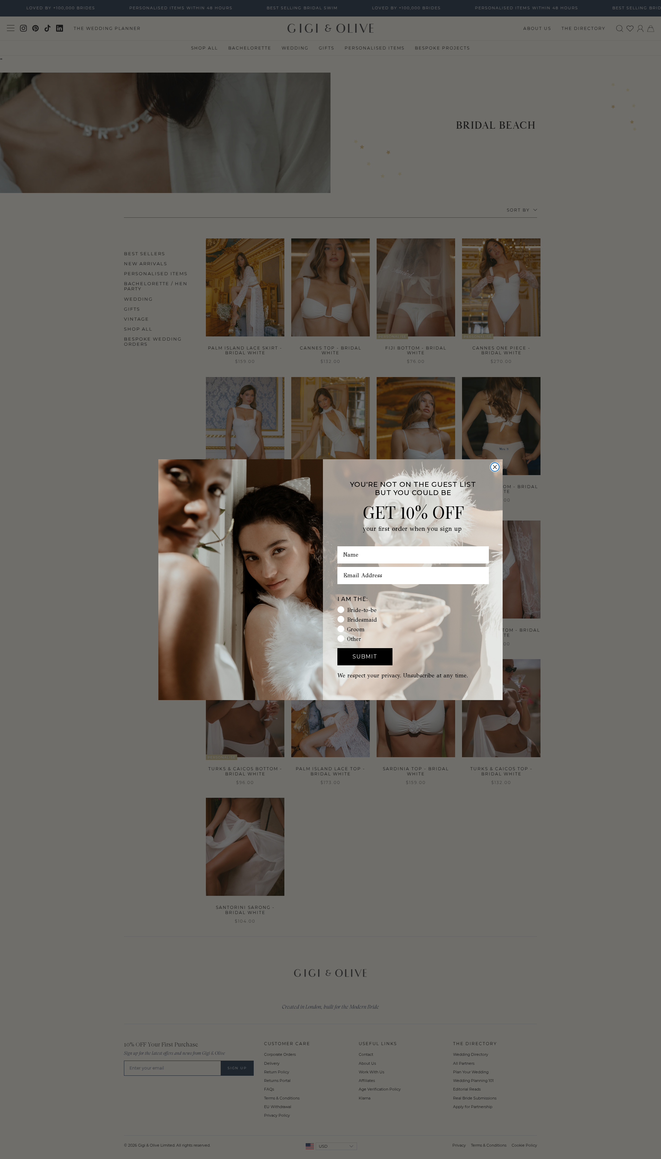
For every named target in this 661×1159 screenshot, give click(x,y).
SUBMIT (365, 656)
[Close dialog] (495, 467)
